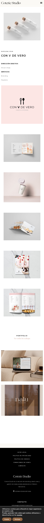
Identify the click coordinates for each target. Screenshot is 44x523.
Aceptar (6, 519)
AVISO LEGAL (22, 452)
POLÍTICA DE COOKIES (22, 459)
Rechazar (17, 519)
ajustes (19, 515)
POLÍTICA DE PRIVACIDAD (22, 455)
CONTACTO (21, 466)
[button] (41, 2)
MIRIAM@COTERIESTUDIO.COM (22, 505)
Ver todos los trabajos (22, 338)
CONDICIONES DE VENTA (22, 462)
